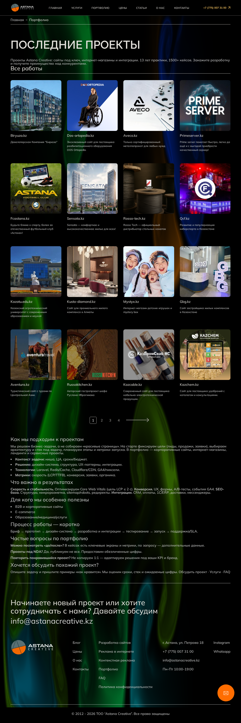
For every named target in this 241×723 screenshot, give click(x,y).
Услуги (76, 8)
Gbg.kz (185, 301)
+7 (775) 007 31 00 (214, 7)
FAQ (226, 572)
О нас (160, 8)
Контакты (181, 8)
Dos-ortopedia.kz (80, 135)
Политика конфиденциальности (126, 687)
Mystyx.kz (131, 301)
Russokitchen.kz (79, 384)
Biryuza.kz (19, 135)
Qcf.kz (184, 218)
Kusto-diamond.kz (81, 301)
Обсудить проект (193, 572)
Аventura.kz (20, 384)
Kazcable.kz (132, 384)
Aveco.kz (130, 135)
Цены (123, 8)
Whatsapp (222, 651)
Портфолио (100, 8)
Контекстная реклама (117, 660)
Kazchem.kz (189, 384)
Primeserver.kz (191, 135)
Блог (77, 642)
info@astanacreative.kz (52, 621)
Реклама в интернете (116, 651)
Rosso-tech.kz (134, 218)
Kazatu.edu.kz (21, 301)
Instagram (222, 642)
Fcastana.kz (20, 218)
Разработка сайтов (115, 642)
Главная (55, 8)
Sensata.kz (75, 218)
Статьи (141, 8)
